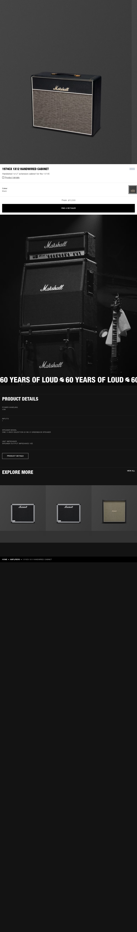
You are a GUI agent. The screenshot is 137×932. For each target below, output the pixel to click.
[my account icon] (121, 12)
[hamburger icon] (130, 12)
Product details (12, 177)
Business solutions (84, 5)
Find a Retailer (68, 208)
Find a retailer (112, 5)
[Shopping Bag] (126, 12)
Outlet (124, 5)
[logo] (10, 10)
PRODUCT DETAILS (15, 456)
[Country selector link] (130, 5)
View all (131, 471)
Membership (99, 5)
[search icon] (117, 12)
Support (109, 12)
